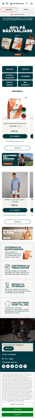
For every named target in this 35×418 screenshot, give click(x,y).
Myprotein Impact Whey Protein (15, 123)
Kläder (26, 9)
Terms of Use (20, 400)
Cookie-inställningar (9, 354)
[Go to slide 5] (22, 61)
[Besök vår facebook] (8, 366)
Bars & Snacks (9, 83)
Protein (9, 69)
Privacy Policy (10, 400)
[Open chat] (25, 366)
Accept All (17, 414)
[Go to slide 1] (13, 61)
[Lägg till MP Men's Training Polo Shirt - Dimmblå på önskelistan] (26, 174)
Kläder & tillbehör (9, 76)
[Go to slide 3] (17, 61)
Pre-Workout (25, 83)
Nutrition (9, 9)
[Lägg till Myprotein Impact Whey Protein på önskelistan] (26, 98)
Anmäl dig (8, 348)
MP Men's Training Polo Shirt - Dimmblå (15, 201)
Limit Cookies (17, 409)
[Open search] (7, 3)
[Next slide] (33, 42)
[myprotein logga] (17, 3)
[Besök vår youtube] (16, 366)
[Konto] (26, 3)
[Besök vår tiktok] (12, 366)
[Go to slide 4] (20, 61)
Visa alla (17, 148)
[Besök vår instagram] (3, 366)
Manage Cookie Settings (17, 404)
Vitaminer (25, 76)
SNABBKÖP (16, 136)
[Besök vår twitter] (21, 366)
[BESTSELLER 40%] (17, 42)
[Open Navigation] (3, 3)
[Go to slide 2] (15, 61)
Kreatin (25, 69)
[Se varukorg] (31, 3)
